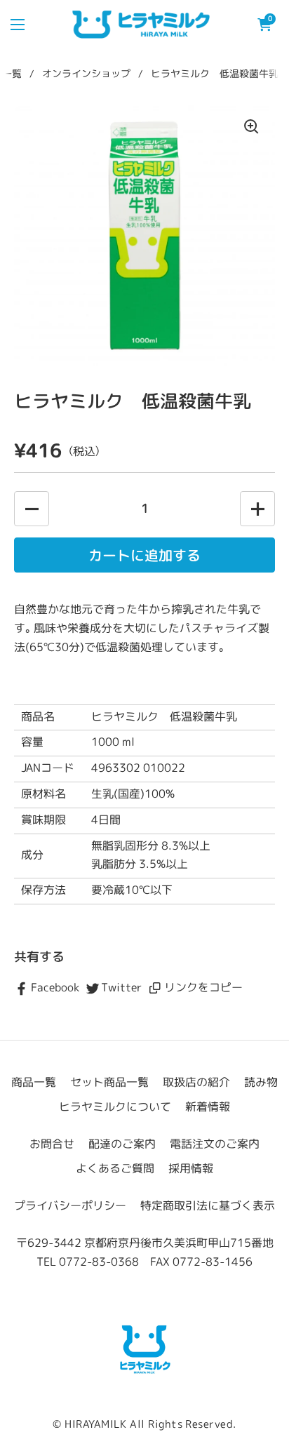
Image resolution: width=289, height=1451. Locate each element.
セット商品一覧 (109, 1082)
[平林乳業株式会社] (144, 1348)
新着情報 (207, 1107)
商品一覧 (33, 1082)
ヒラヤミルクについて (115, 1107)
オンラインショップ (86, 74)
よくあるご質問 (115, 1169)
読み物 (261, 1082)
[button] (264, 25)
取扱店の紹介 (196, 1082)
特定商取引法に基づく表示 (207, 1206)
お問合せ (51, 1144)
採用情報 (190, 1169)
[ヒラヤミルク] (141, 25)
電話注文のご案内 (215, 1144)
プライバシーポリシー (70, 1206)
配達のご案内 (122, 1144)
